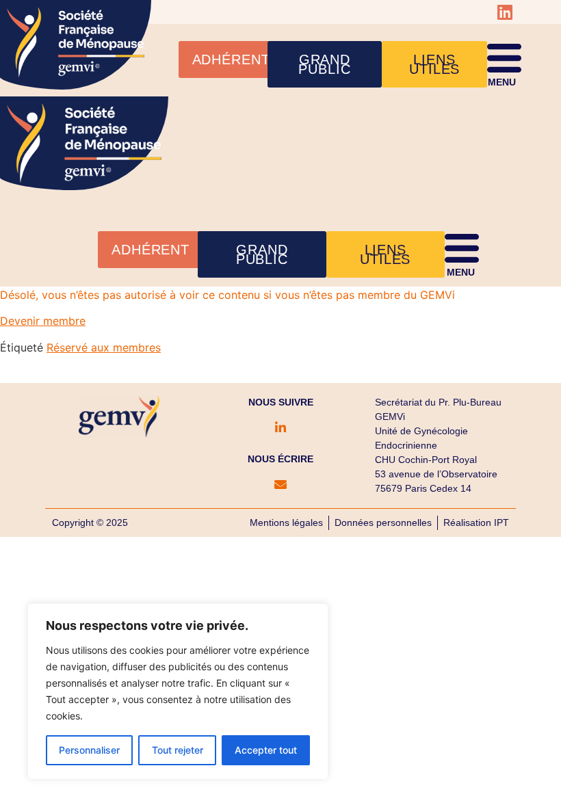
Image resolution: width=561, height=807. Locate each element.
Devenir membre (43, 321)
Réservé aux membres (104, 347)
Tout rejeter (177, 750)
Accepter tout (266, 750)
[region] (177, 691)
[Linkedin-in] (280, 427)
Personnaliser (89, 750)
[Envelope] (280, 484)
